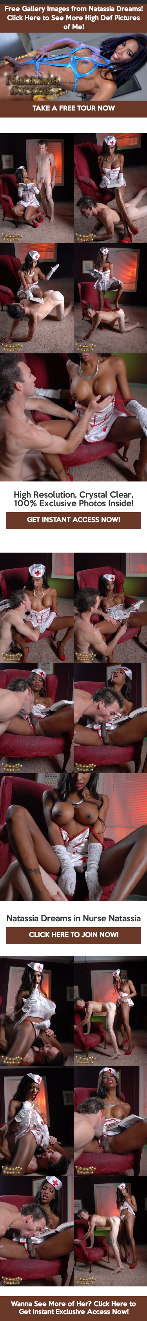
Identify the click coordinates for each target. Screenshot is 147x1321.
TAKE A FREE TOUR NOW (74, 109)
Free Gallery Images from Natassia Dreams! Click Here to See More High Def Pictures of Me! (74, 18)
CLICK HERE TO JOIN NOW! (73, 935)
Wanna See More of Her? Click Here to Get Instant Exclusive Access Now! (73, 1308)
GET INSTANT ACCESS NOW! (73, 520)
